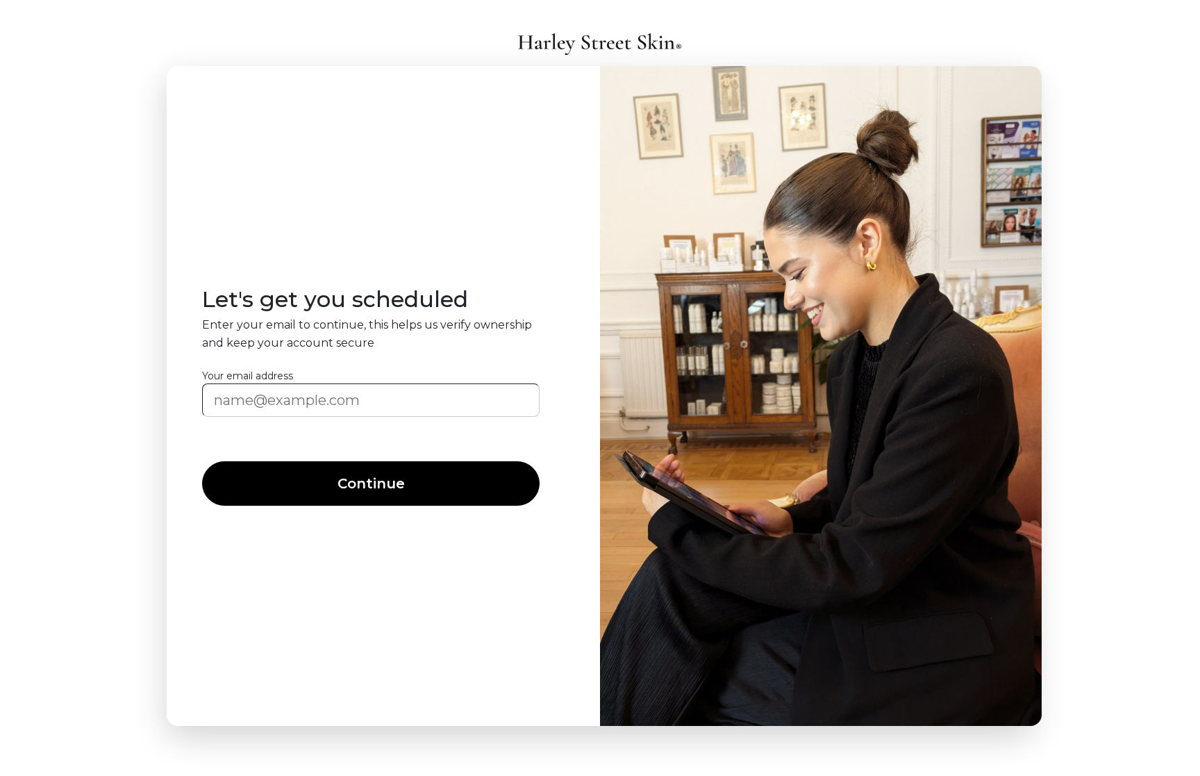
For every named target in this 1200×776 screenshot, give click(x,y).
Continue (371, 483)
